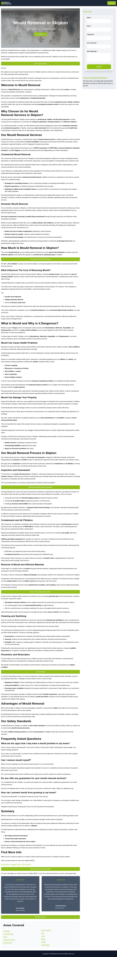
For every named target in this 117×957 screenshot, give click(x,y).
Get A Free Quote (40, 917)
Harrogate (6, 931)
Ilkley (18, 864)
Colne (23, 864)
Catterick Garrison (9, 940)
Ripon (5, 937)
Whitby (43, 942)
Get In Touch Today (40, 63)
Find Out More (40, 672)
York (42, 933)
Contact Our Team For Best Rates (40, 259)
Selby (43, 936)
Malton (43, 939)
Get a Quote (39, 34)
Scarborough (45, 945)
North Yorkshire (46, 930)
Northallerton (7, 943)
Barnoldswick (5, 864)
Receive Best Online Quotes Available (40, 487)
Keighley (13, 864)
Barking (28, 864)
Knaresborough (8, 934)
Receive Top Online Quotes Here (40, 592)
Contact (111, 3)
